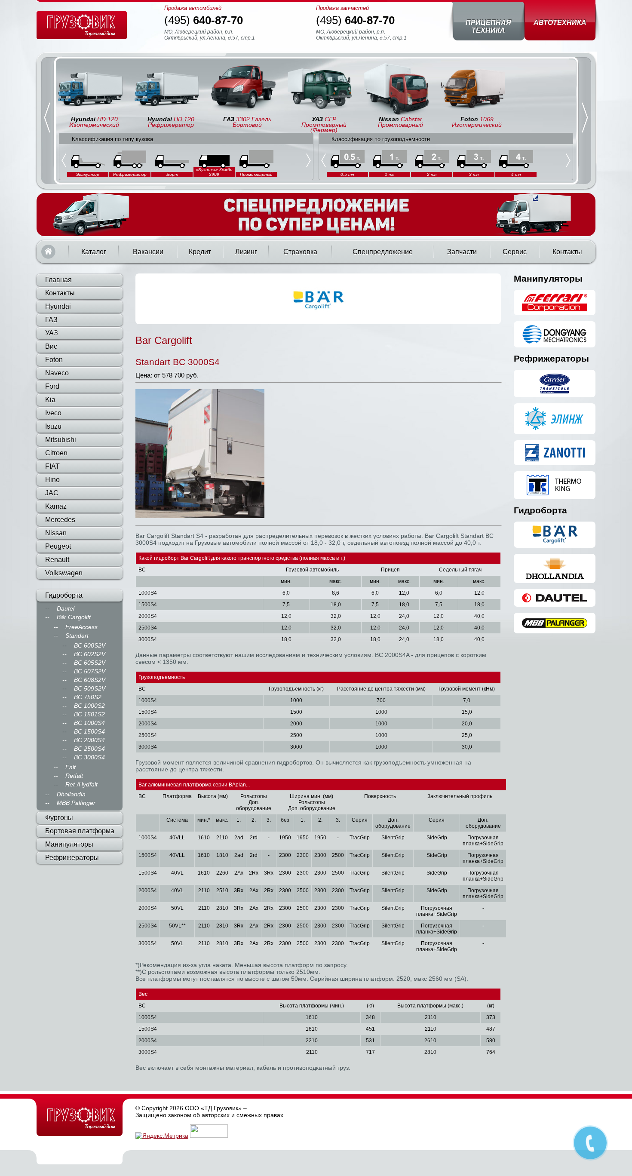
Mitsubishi (60, 439)
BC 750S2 (87, 697)
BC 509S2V (89, 688)
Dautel (65, 608)
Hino (52, 479)
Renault (57, 559)
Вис (51, 346)
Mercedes (60, 519)
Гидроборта (64, 595)
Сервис (515, 251)
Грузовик (79, 1118)
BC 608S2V (89, 679)
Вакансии (148, 251)
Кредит (200, 251)
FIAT (52, 466)
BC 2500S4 (89, 748)
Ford (52, 386)
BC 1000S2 (89, 705)
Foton (54, 359)
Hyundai (58, 306)
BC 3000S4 (89, 757)
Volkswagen (64, 573)
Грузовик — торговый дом (82, 25)
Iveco (53, 413)
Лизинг (246, 251)
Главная (48, 252)
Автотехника (560, 22)
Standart (77, 635)
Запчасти (462, 251)
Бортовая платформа (79, 831)
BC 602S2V (89, 654)
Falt (70, 767)
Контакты (567, 251)
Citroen (56, 453)
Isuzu (53, 426)
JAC (51, 493)
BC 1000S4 (89, 722)
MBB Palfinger (76, 802)
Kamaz (56, 506)
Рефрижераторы (72, 857)
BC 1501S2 (89, 714)
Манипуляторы (69, 844)
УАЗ (51, 333)
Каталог (93, 251)
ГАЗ (51, 319)
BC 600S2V (89, 645)
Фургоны (59, 817)
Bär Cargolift (74, 617)
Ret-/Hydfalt (81, 784)
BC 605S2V (89, 662)
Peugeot (58, 546)
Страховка (300, 251)
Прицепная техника (488, 26)
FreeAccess (81, 626)
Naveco (57, 373)
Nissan (56, 533)
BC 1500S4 (89, 731)
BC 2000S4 (89, 740)
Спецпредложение (383, 251)
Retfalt (74, 775)
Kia (50, 399)
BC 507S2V (89, 671)
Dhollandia (71, 794)
